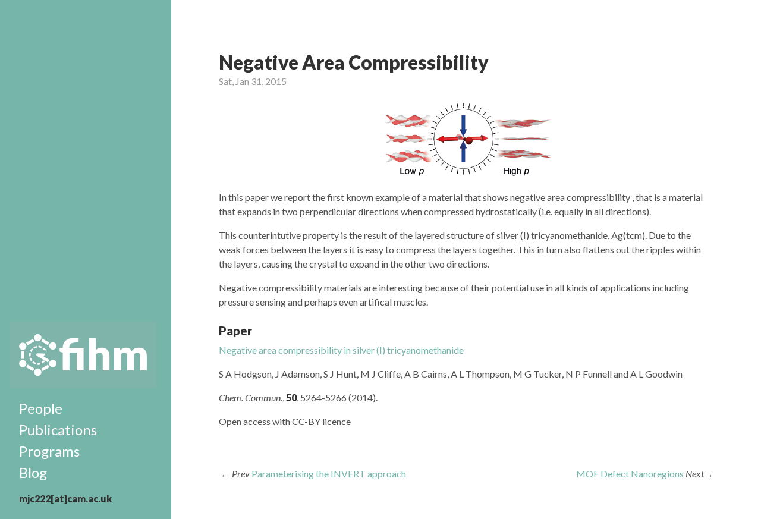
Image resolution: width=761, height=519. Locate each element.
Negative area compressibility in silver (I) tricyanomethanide (341, 350)
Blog (33, 472)
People (40, 408)
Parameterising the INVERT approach (328, 473)
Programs (49, 451)
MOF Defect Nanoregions (630, 473)
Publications (58, 429)
